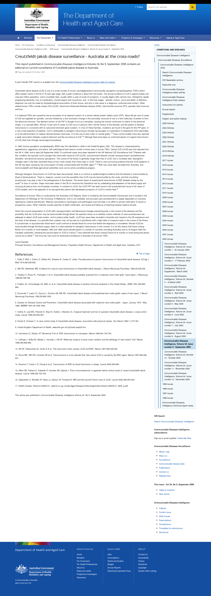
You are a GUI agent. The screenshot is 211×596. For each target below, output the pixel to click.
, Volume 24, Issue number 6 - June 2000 (177, 311)
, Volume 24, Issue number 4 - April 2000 (177, 289)
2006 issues (167, 211)
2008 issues (167, 201)
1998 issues (167, 388)
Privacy (141, 561)
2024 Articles (168, 127)
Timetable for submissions (171, 528)
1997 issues (167, 393)
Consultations (113, 557)
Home (17, 45)
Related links (165, 475)
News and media (107, 37)
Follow (140, 6)
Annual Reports (114, 567)
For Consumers (83, 561)
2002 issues (167, 229)
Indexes (162, 508)
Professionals (69, 37)
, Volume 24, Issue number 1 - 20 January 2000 (177, 246)
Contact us (164, 471)
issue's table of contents (87, 82)
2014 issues (167, 174)
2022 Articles (168, 137)
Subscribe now (168, 84)
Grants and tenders (116, 561)
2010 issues (167, 192)
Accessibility (143, 557)
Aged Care (175, 37)
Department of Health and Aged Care (34, 570)
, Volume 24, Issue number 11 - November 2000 (177, 365)
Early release (173, 99)
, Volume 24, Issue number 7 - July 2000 (177, 322)
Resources (155, 37)
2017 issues (167, 160)
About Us (80, 567)
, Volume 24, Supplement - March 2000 (175, 268)
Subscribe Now (184, 438)
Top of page (144, 253)
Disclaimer (164, 532)
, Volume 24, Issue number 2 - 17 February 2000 (177, 257)
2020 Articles (168, 146)
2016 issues (167, 164)
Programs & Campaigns (87, 574)
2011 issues (167, 188)
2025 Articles (168, 123)
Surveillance (164, 459)
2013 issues (167, 178)
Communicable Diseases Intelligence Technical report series (177, 404)
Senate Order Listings (147, 570)
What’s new (164, 451)
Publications (164, 467)
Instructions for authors (172, 104)
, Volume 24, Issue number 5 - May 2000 (177, 300)
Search (177, 74)
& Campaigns (132, 37)
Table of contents (167, 489)
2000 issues (54, 49)
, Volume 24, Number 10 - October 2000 (178, 354)
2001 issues (167, 234)
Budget (111, 564)
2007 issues (167, 206)
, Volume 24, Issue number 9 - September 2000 (92, 49)
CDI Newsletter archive (172, 80)
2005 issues (167, 215)
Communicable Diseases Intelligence (71, 45)
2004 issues (167, 220)
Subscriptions (165, 520)
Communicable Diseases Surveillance (102, 45)
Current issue (165, 512)
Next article (164, 493)
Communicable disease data (171, 463)
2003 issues (167, 225)
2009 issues (167, 197)
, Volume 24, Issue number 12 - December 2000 (177, 376)
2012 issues (167, 183)
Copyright (142, 567)
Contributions (165, 524)
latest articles (173, 91)
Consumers (44, 37)
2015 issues (167, 169)
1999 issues (167, 383)
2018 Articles (168, 155)
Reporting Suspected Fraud (119, 570)
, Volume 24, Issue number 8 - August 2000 (177, 333)
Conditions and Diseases (45, 45)
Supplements (168, 113)
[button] (201, 592)
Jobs (110, 554)
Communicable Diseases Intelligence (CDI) (31, 49)
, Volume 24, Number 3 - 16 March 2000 (178, 279)
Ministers (28, 37)
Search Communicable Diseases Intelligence (174, 421)
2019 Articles (168, 151)
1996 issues (167, 397)
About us (91, 37)
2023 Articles (168, 132)
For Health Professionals (87, 564)
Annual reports (168, 109)
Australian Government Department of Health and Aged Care (37, 18)
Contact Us (143, 554)
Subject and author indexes (174, 118)
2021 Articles (168, 141)
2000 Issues (164, 516)
